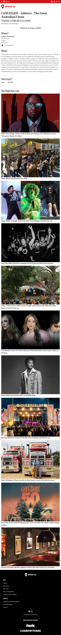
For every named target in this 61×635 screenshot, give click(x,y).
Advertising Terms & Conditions (10, 594)
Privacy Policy (6, 586)
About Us (5, 583)
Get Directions (9, 45)
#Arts (2, 23)
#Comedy (11, 23)
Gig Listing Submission (8, 604)
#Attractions (6, 23)
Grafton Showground (7, 36)
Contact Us (5, 607)
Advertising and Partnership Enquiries (11, 601)
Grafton (3, 40)
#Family (15, 23)
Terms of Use (6, 588)
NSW (2, 42)
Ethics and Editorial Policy (8, 591)
